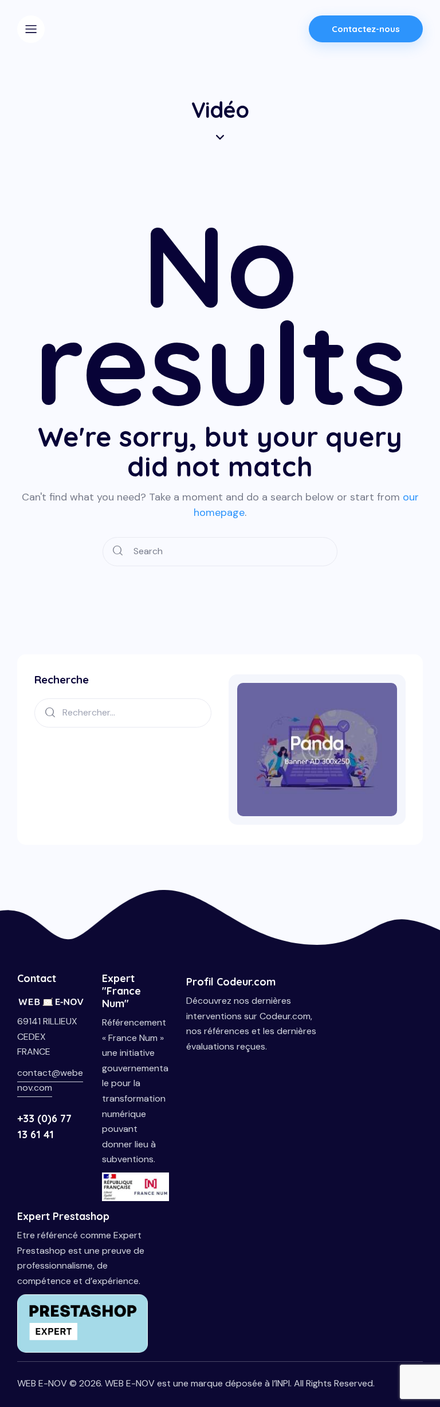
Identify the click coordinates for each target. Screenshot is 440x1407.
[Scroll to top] (419, 1344)
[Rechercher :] (122, 712)
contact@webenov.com (50, 1080)
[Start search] (118, 551)
